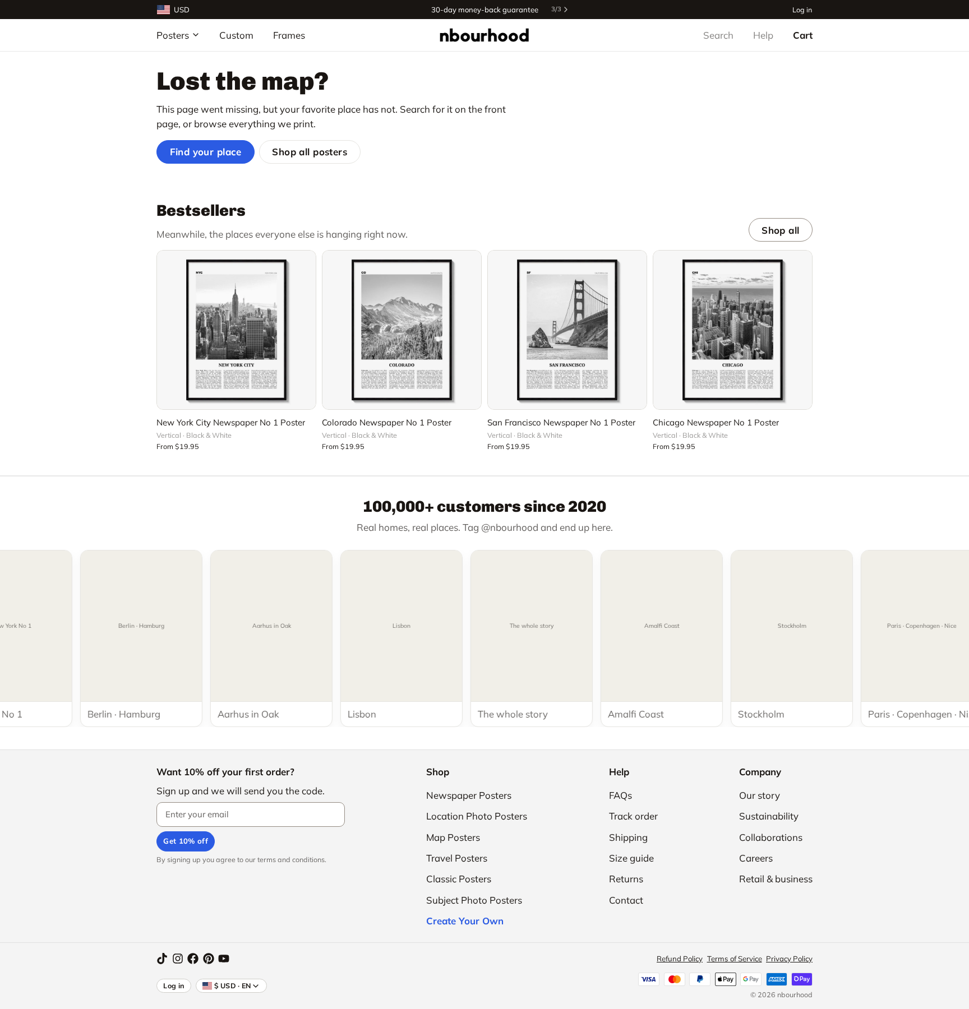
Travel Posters (456, 858)
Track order (633, 816)
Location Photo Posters (476, 816)
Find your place (206, 152)
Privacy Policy (789, 958)
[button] (236, 395)
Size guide (631, 858)
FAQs (620, 795)
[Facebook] (193, 958)
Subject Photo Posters (474, 900)
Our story (759, 795)
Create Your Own (465, 921)
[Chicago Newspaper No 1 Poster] (733, 330)
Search (718, 35)
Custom (236, 35)
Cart (803, 35)
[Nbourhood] (484, 34)
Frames (289, 35)
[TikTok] (162, 958)
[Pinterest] (208, 958)
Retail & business (776, 879)
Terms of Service (734, 958)
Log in (802, 9)
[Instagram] (177, 958)
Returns (626, 879)
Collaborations (770, 837)
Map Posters (453, 837)
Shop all (780, 230)
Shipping (628, 837)
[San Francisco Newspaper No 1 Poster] (567, 330)
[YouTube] (223, 958)
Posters (172, 35)
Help (763, 35)
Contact (626, 900)
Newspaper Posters (468, 795)
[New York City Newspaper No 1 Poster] (236, 330)
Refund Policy (680, 958)
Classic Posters (458, 879)
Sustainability (769, 816)
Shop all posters (309, 152)
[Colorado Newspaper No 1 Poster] (402, 330)
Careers (756, 858)
